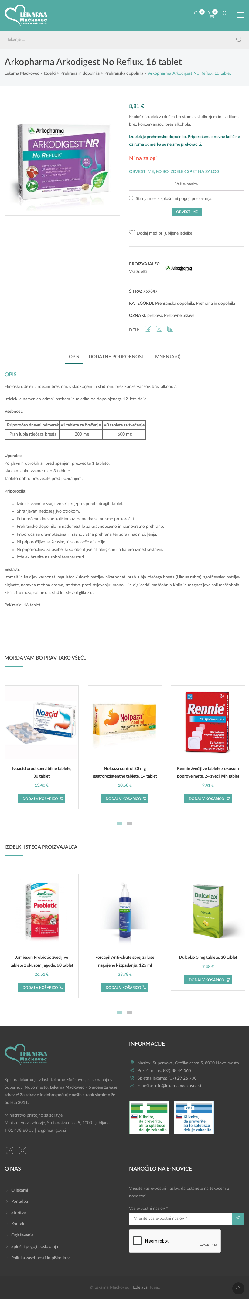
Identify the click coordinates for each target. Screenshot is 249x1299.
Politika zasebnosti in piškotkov (40, 1258)
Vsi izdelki (138, 272)
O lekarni (19, 1190)
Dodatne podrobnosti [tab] (117, 356)
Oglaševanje (22, 1235)
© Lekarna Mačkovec (109, 1287)
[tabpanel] (41, 747)
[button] (160, 233)
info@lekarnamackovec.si (177, 1086)
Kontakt (18, 1224)
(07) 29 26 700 (182, 1078)
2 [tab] (129, 823)
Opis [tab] (74, 356)
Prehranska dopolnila (174, 303)
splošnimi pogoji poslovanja (186, 199)
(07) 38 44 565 (177, 1071)
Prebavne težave (179, 316)
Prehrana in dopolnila (215, 303)
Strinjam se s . (173, 199)
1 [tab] (119, 823)
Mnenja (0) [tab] (167, 356)
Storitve (18, 1213)
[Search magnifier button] (239, 40)
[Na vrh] (238, 1288)
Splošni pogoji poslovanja (34, 1247)
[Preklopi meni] (240, 15)
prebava (154, 316)
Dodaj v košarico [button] (40, 799)
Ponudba (19, 1201)
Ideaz (155, 1287)
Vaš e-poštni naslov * (148, 1208)
